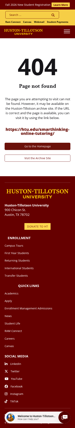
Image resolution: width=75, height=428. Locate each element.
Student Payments (57, 22)
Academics (11, 293)
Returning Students (17, 260)
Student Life (12, 323)
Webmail (39, 22)
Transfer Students (16, 275)
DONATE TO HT (37, 226)
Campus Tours (14, 245)
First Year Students (17, 253)
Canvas (27, 22)
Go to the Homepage (37, 146)
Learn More (60, 5)
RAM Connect (13, 331)
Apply (8, 301)
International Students (19, 268)
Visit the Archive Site (37, 158)
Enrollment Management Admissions (28, 308)
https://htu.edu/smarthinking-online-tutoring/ (37, 131)
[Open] (67, 32)
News (8, 316)
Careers (10, 338)
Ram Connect (13, 22)
